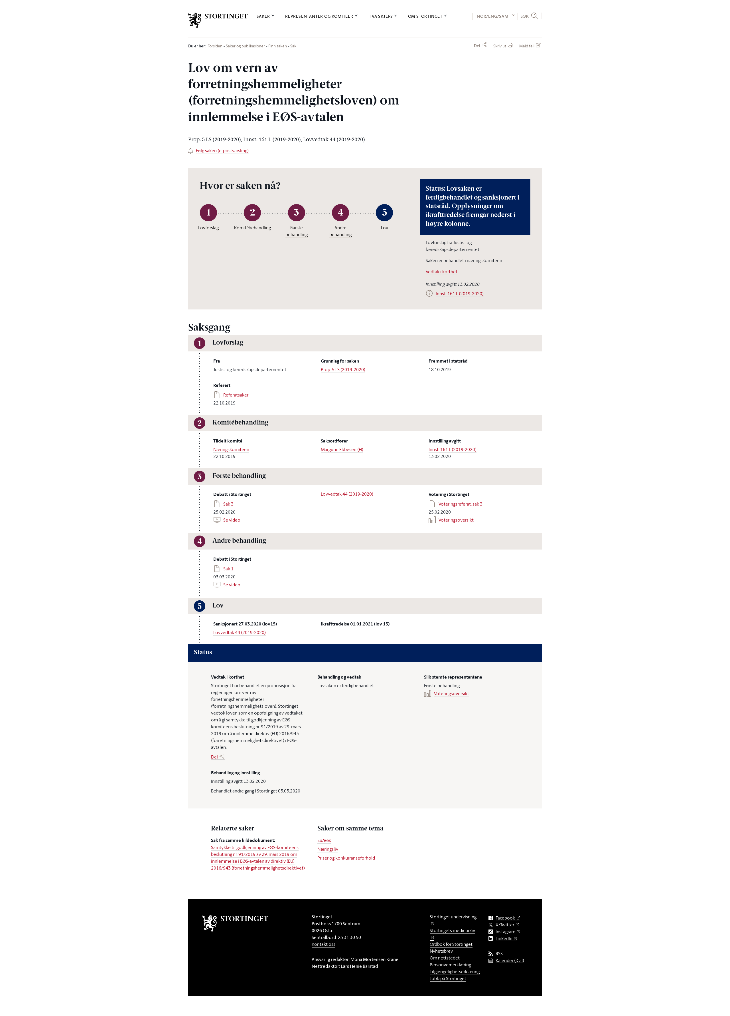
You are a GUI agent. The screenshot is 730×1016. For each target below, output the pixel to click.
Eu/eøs (324, 840)
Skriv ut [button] (499, 46)
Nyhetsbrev (441, 951)
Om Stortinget (425, 16)
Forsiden (215, 46)
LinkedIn (504, 938)
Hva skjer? (380, 16)
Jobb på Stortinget (448, 978)
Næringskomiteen (231, 449)
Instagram (505, 931)
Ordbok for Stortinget (451, 944)
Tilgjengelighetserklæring (455, 971)
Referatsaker (235, 395)
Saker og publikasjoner (245, 46)
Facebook (505, 918)
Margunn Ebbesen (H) (342, 449)
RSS (499, 953)
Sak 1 (228, 569)
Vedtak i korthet (441, 271)
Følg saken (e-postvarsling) (222, 150)
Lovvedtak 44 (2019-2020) (347, 494)
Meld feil (526, 46)
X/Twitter (505, 924)
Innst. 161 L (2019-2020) (452, 449)
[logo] (218, 20)
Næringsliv (327, 849)
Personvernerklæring (450, 964)
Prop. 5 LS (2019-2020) (343, 369)
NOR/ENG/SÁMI (493, 16)
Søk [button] (525, 16)
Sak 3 (228, 504)
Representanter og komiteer (319, 16)
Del (477, 46)
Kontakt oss (323, 944)
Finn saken (277, 46)
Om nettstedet (445, 958)
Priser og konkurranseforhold (346, 858)
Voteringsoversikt (456, 520)
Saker (263, 16)
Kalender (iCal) (510, 960)
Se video (231, 520)
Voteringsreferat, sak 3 (460, 504)
